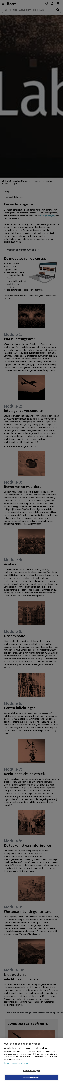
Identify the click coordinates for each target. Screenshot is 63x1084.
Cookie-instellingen (31, 1071)
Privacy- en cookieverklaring (16, 1063)
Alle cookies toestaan (31, 1077)
